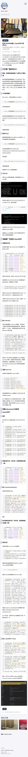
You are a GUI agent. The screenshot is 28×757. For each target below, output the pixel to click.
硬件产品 (5, 40)
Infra (4, 709)
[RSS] (9, 15)
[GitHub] (2, 15)
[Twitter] (4, 15)
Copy (23, 102)
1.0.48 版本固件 (18, 79)
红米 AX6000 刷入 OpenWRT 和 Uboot (13, 44)
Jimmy (7, 753)
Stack (4, 753)
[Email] (6, 15)
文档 (17, 63)
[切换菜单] (25, 3)
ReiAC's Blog (4, 11)
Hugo (4, 752)
